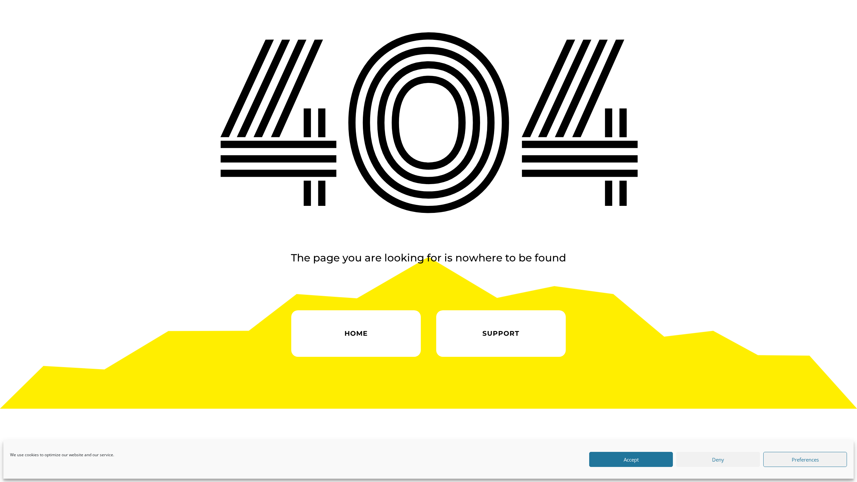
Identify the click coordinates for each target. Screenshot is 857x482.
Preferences (805, 459)
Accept (631, 459)
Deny (718, 459)
